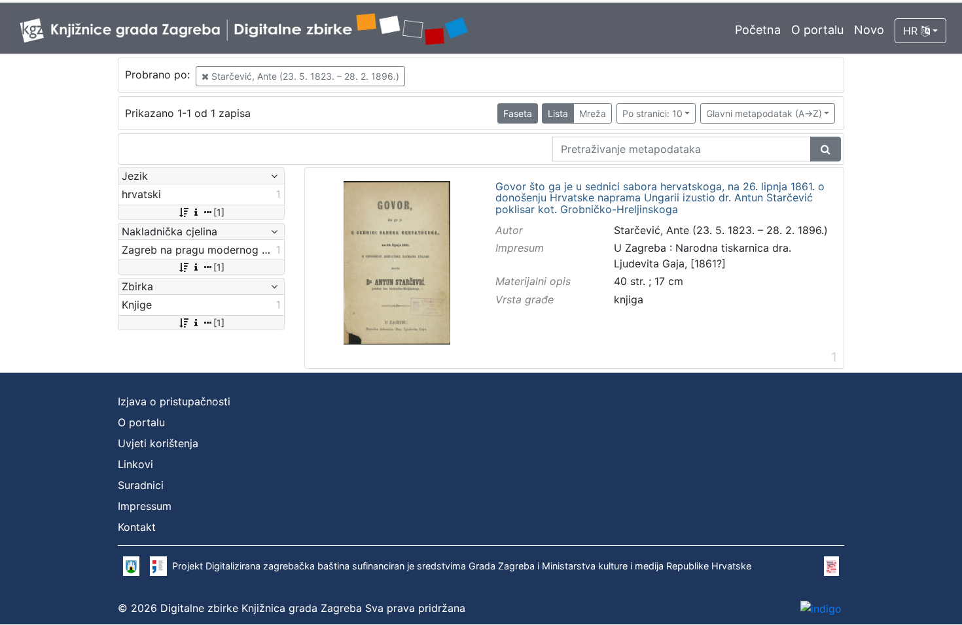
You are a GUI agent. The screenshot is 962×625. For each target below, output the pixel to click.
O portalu (817, 30)
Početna (758, 30)
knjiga (628, 299)
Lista (558, 113)
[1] (218, 212)
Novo (869, 30)
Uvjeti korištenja (158, 443)
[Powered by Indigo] (821, 608)
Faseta (517, 113)
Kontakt (137, 526)
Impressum (144, 506)
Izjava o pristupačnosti (174, 401)
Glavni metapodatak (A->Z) (764, 113)
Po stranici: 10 (652, 113)
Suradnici (141, 485)
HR (912, 30)
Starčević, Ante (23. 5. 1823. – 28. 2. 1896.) (304, 76)
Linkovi (135, 464)
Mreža (592, 113)
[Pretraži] (825, 149)
